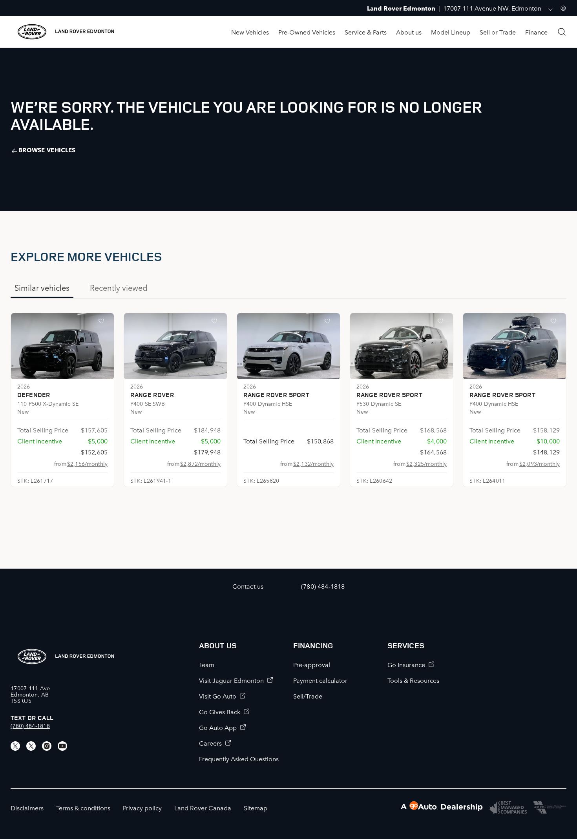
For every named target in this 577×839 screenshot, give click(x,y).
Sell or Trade (498, 31)
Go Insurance (406, 664)
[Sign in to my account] (563, 8)
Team (206, 664)
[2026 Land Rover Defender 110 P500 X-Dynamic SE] (62, 346)
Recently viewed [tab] (119, 287)
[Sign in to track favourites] (103, 322)
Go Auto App (218, 727)
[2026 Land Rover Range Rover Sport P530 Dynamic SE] (401, 346)
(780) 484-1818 (30, 726)
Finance (536, 31)
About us (409, 31)
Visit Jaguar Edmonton (231, 680)
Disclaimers (27, 807)
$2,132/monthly (313, 463)
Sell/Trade (307, 695)
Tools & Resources (413, 680)
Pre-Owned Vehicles (306, 31)
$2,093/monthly (539, 463)
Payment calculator (320, 680)
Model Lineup (450, 31)
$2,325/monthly (426, 463)
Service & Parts (366, 31)
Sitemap (255, 807)
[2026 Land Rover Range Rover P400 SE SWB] (175, 346)
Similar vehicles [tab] (42, 287)
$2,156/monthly (87, 463)
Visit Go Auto (217, 695)
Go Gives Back (219, 711)
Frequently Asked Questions (239, 758)
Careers (210, 743)
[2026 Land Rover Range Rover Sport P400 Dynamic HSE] (288, 346)
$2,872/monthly (200, 463)
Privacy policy (142, 807)
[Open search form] (561, 31)
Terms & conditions (83, 807)
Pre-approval (311, 664)
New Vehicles (250, 31)
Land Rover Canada (202, 807)
